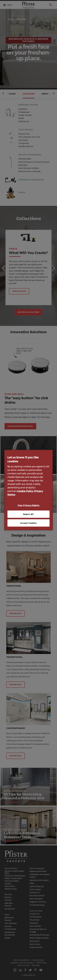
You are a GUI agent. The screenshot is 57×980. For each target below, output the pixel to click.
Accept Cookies (28, 523)
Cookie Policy (25, 491)
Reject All (28, 514)
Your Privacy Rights (28, 505)
